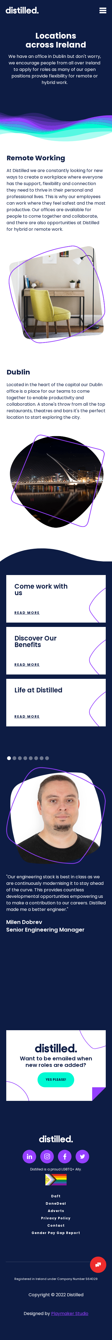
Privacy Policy (56, 1218)
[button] (102, 10)
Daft (56, 1196)
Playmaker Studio (69, 1313)
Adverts (56, 1211)
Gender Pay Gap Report (56, 1233)
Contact (56, 1225)
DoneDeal (56, 1203)
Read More (27, 612)
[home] (22, 10)
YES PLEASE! (56, 1079)
